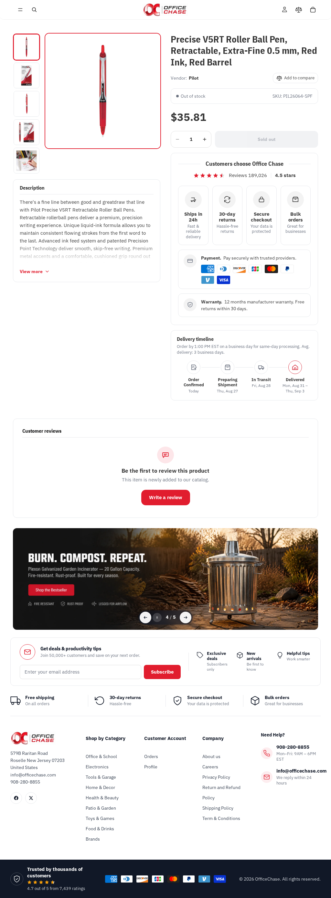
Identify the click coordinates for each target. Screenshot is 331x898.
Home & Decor (100, 787)
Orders (151, 756)
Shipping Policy (217, 808)
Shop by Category (105, 738)
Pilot (193, 78)
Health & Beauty (102, 798)
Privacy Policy (216, 777)
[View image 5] (26, 160)
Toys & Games (100, 818)
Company (213, 738)
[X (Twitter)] (31, 798)
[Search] (34, 10)
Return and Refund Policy (221, 793)
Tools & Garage (101, 777)
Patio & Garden (101, 808)
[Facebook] (16, 798)
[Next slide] (185, 617)
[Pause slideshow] (157, 617)
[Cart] (313, 10)
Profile (150, 767)
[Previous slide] (145, 617)
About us (211, 756)
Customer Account (165, 738)
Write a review (165, 497)
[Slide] (165, 579)
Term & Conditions (221, 818)
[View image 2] (26, 75)
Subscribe (162, 672)
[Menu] (20, 9)
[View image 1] (26, 47)
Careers (210, 767)
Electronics (97, 767)
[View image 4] (26, 132)
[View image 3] (26, 104)
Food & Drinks (100, 829)
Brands (93, 839)
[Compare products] (299, 10)
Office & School (101, 756)
